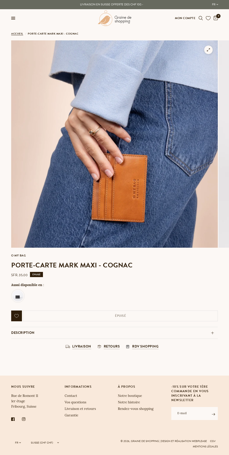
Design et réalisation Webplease (184, 441)
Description (23, 332)
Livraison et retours (80, 409)
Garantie (71, 415)
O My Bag (18, 255)
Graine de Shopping (145, 441)
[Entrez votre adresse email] (213, 414)
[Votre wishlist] (208, 18)
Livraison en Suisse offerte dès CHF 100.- (111, 4)
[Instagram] (27, 419)
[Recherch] (200, 18)
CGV (213, 441)
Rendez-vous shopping (135, 409)
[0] (215, 18)
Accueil (17, 34)
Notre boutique (130, 396)
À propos (126, 387)
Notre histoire (129, 402)
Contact (71, 396)
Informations (78, 387)
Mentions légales (205, 446)
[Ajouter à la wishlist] (16, 316)
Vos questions (75, 402)
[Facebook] (16, 419)
